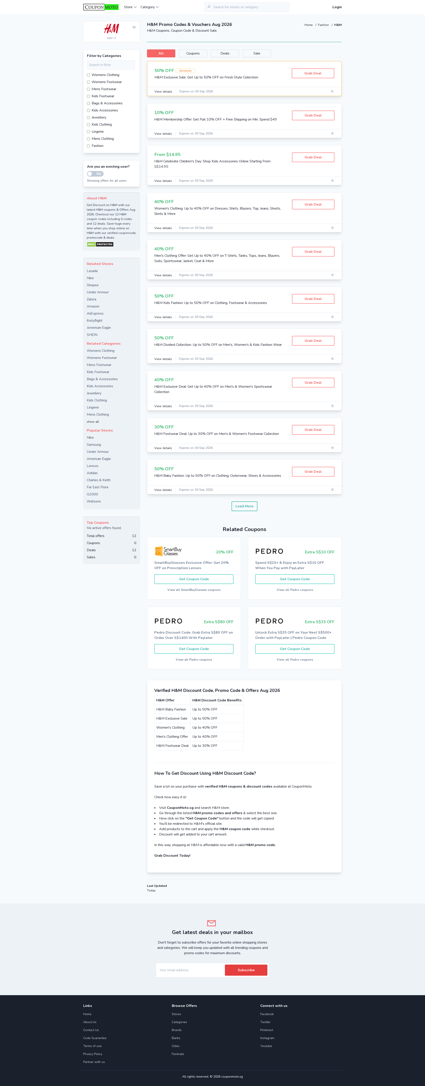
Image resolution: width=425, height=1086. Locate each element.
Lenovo (92, 465)
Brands (177, 1030)
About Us (90, 1022)
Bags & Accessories (107, 103)
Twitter (265, 1022)
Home (309, 25)
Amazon (93, 306)
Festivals (178, 1054)
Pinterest (266, 1030)
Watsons (94, 501)
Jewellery (99, 117)
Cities (176, 1046)
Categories (179, 1022)
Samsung (94, 444)
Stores (176, 1014)
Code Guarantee (94, 1038)
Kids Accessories (105, 110)
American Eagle (99, 327)
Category (148, 7)
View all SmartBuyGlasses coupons (193, 590)
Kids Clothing (102, 124)
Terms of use (92, 1046)
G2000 (92, 494)
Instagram (267, 1038)
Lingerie (98, 131)
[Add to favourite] (134, 27)
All (161, 53)
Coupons (193, 53)
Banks (176, 1038)
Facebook (267, 1014)
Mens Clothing (103, 138)
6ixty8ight (94, 320)
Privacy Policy (92, 1054)
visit (110, 38)
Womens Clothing (105, 74)
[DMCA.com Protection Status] (111, 244)
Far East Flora (97, 487)
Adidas (92, 473)
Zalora (91, 299)
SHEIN (92, 334)
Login (337, 7)
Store (128, 7)
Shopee (93, 285)
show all (93, 422)
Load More (244, 506)
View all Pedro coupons (295, 590)
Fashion (324, 25)
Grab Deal (313, 73)
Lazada (92, 271)
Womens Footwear (107, 82)
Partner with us (94, 1062)
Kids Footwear (103, 96)
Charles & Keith (98, 480)
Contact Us (91, 1030)
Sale (256, 53)
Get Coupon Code (194, 579)
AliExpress (95, 313)
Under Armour (98, 292)
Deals (225, 53)
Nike (90, 278)
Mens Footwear (104, 89)
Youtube (266, 1046)
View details (163, 92)
